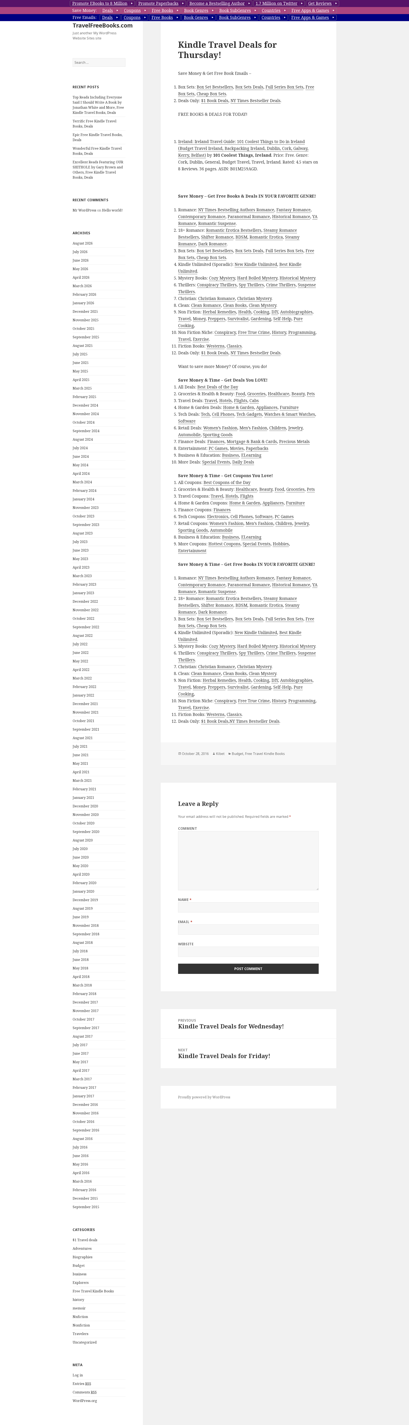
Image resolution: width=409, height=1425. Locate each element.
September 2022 (86, 627)
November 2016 (86, 1113)
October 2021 (83, 720)
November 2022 (86, 610)
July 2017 (80, 1045)
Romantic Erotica (266, 237)
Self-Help (282, 318)
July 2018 (80, 951)
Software (187, 421)
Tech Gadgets (249, 414)
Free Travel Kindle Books (93, 1291)
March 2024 (82, 482)
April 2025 (81, 379)
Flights (240, 400)
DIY (274, 312)
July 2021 (80, 746)
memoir (79, 1308)
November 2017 (86, 1010)
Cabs (254, 400)
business (79, 1274)
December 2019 (85, 900)
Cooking (261, 312)
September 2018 (86, 934)
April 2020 (81, 874)
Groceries (256, 394)
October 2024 (83, 422)
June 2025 (81, 362)
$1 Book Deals (214, 100)
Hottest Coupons (224, 544)
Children (277, 428)
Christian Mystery (254, 298)
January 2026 (83, 303)
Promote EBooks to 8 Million (99, 3)
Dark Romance (212, 244)
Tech (205, 414)
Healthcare (278, 394)
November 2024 (86, 413)
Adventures (82, 1248)
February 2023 (84, 584)
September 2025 (86, 337)
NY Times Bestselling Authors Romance (236, 210)
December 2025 (85, 311)
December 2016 (85, 1104)
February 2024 (84, 490)
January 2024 (83, 499)
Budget (79, 1265)
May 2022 (80, 661)
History (279, 332)
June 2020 (81, 857)
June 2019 (81, 917)
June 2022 (81, 652)
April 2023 (81, 567)
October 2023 (83, 516)
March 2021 (82, 780)
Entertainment (192, 550)
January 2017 (83, 1096)
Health (244, 312)
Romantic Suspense (217, 223)
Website (185, 944)
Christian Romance (216, 298)
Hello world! (112, 210)
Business (230, 455)
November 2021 (86, 712)
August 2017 (83, 1036)
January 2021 (83, 797)
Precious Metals (294, 441)
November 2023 (86, 507)
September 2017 (86, 1027)
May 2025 (80, 371)
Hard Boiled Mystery (257, 278)
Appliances (267, 407)
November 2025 (86, 320)
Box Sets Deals (249, 87)
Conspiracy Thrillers (217, 285)
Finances (216, 441)
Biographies (82, 1257)
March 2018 (82, 985)
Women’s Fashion (220, 428)
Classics (234, 346)
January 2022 (83, 695)
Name (185, 899)
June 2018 (81, 959)
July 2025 (80, 354)
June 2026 (81, 260)
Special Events (216, 462)
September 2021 (86, 729)
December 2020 (85, 806)
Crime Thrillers (281, 285)
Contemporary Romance (201, 216)
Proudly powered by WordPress (204, 1097)
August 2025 (83, 345)
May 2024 (80, 465)
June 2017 (81, 1053)
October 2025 (83, 328)
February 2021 (84, 789)
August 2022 (83, 635)
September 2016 (86, 1130)
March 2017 (82, 1079)
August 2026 (83, 243)
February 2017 (84, 1087)
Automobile (189, 434)
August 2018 (83, 942)
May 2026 (80, 268)
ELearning (251, 455)
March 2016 (82, 1181)
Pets (311, 394)
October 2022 (83, 618)
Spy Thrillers (251, 285)
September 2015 (86, 1207)
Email (185, 922)
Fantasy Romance (293, 210)
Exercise (201, 339)
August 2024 (83, 439)
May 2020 (80, 865)
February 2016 (84, 1190)
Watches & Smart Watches (289, 414)
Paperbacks (257, 448)
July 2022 (80, 644)
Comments (85, 1392)
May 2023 (80, 558)
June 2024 (81, 456)
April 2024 (81, 473)
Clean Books (235, 305)
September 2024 (86, 431)
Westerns (215, 346)
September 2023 (86, 524)
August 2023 (83, 533)
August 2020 (83, 840)
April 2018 (81, 976)
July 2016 (80, 1147)
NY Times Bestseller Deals (255, 100)
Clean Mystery (262, 305)
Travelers (80, 1333)
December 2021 (85, 703)
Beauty (298, 394)
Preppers (216, 318)
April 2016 (81, 1172)
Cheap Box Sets (211, 94)
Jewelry (295, 428)
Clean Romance (206, 305)
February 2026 (84, 294)
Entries (82, 1383)
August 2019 (83, 908)
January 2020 (83, 891)
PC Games (218, 448)
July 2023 (80, 541)
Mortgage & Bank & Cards (252, 441)
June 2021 (81, 755)
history (78, 1299)
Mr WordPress (84, 210)
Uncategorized (85, 1342)
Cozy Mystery (222, 278)
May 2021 (80, 763)
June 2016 (81, 1155)
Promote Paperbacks (158, 3)
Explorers (81, 1282)
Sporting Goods (218, 434)
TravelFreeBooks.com (103, 25)
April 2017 (81, 1070)
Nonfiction (81, 1325)
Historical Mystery (297, 278)
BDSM (241, 237)
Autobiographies (296, 312)
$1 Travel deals (85, 1240)
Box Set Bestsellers (215, 87)
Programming (301, 332)
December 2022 (85, 601)
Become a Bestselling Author (217, 3)
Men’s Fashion (253, 428)
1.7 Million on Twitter (276, 3)
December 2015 (85, 1198)
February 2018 (84, 993)
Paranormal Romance (249, 216)
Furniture (289, 407)
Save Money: (84, 10)
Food (240, 394)
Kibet (220, 753)
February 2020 (84, 882)
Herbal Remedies (219, 312)
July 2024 (80, 448)
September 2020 (86, 831)
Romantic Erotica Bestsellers (233, 230)
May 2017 (80, 1062)
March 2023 (82, 575)
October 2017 (83, 1019)
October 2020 (83, 823)
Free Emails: (84, 17)
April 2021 (81, 772)
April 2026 (81, 277)
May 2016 (80, 1164)
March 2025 (82, 388)
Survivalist (238, 318)
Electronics (217, 516)
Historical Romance (291, 216)
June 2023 (81, 550)
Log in (78, 1375)
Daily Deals (243, 462)
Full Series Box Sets (284, 87)
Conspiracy (225, 332)
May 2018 (80, 968)
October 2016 (83, 1121)
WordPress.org (85, 1400)
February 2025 (84, 396)
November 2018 (86, 925)
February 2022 (84, 686)
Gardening (261, 318)
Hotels (225, 400)
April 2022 (81, 669)
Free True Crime (254, 332)
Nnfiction (80, 1316)
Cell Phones (223, 414)
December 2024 (85, 405)
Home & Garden (238, 407)
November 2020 (86, 814)
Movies (237, 448)
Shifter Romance (217, 237)
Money (199, 318)
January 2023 (83, 593)
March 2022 (82, 678)
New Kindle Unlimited (256, 264)
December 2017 (85, 1002)
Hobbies (281, 544)
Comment (187, 828)
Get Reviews (320, 3)
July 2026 (80, 251)
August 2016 (83, 1138)
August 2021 (83, 738)
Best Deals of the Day (217, 387)
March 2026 (82, 286)
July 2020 (80, 848)
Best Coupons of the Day (227, 482)
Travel (184, 318)
